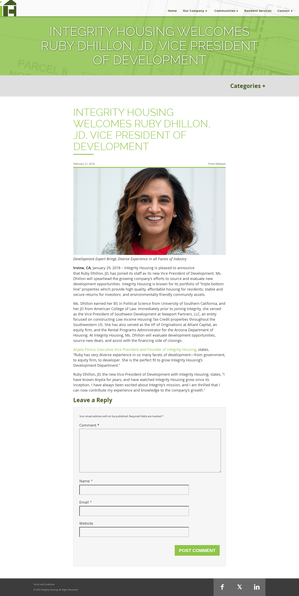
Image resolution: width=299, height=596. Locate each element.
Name (86, 481)
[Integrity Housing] (8, 8)
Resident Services (257, 11)
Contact (283, 11)
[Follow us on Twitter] (239, 587)
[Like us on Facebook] (222, 587)
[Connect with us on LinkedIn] (256, 587)
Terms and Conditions (44, 584)
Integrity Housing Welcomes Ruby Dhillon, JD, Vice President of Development (142, 129)
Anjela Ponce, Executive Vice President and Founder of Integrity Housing (134, 349)
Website (86, 523)
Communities (224, 11)
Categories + (247, 86)
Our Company (193, 11)
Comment (89, 425)
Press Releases (217, 164)
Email (85, 502)
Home (172, 11)
